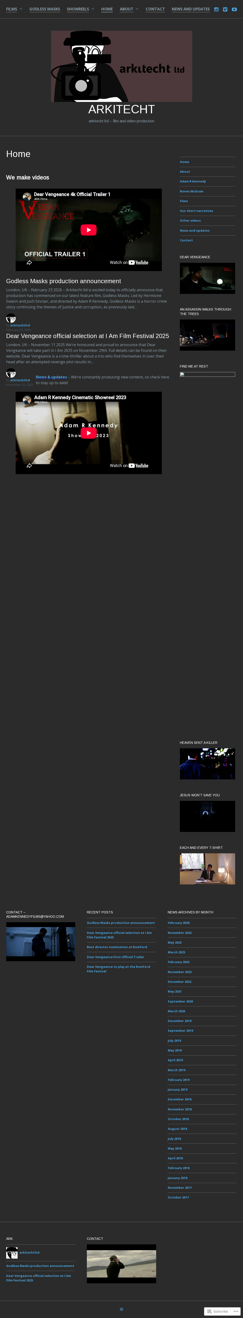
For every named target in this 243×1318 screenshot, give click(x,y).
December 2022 (179, 981)
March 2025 (176, 952)
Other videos (190, 220)
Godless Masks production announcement (63, 281)
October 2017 (178, 1197)
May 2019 (175, 1050)
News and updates (191, 9)
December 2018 (179, 1099)
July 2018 (174, 1139)
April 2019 (175, 1060)
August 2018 (177, 1129)
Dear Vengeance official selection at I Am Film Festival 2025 (87, 336)
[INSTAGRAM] (216, 9)
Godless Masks (44, 9)
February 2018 (178, 1168)
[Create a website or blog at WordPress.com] (121, 1309)
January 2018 (177, 1178)
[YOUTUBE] (234, 9)
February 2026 (178, 923)
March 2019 (176, 1070)
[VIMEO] (225, 9)
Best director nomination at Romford (117, 947)
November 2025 (180, 933)
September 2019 (180, 1030)
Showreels (78, 9)
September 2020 (180, 1001)
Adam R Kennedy (193, 181)
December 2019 (179, 1021)
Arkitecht (121, 109)
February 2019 (178, 1080)
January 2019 (177, 1089)
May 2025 (175, 942)
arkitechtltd (20, 380)
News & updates (51, 377)
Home (107, 9)
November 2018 (180, 1109)
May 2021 (175, 991)
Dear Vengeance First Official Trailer (115, 957)
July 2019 (174, 1040)
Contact (155, 9)
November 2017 (180, 1187)
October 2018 (178, 1119)
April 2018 (175, 1158)
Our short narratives (196, 211)
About (126, 9)
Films (11, 9)
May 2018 (175, 1148)
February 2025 (178, 962)
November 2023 (180, 972)
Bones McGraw (191, 191)
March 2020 (176, 1011)
